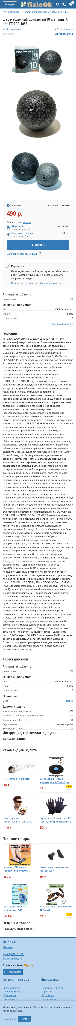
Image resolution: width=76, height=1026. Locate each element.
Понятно (24, 1018)
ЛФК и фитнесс (12, 991)
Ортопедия (10, 995)
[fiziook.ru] (37, 4)
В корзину (38, 245)
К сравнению (14, 29)
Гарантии (47, 991)
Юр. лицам (48, 995)
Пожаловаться (14, 972)
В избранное (66, 29)
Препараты (10, 999)
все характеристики (62, 323)
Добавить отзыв (64, 33)
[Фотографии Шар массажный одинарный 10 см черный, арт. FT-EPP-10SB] (38, 61)
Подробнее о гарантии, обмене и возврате (36, 283)
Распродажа (49, 999)
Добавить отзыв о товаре (19, 928)
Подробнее (9, 1019)
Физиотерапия (12, 987)
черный (69, 700)
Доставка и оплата (52, 987)
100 (71, 299)
